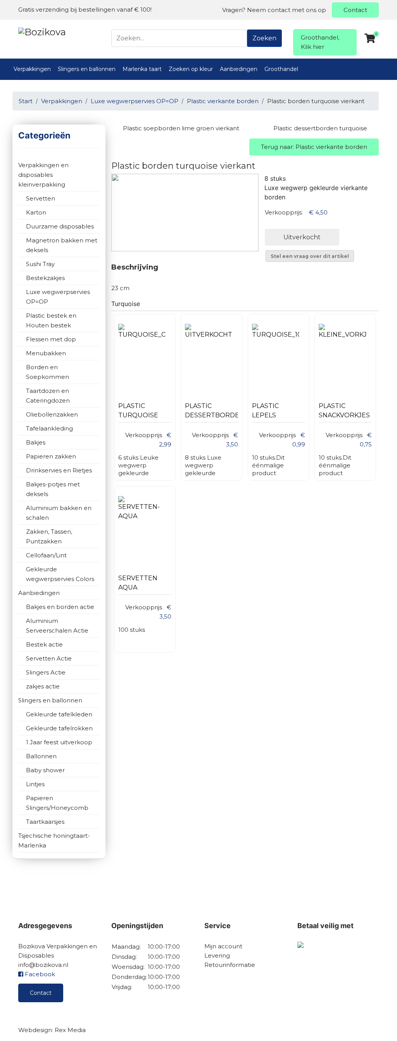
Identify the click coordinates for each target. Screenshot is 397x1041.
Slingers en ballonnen (87, 69)
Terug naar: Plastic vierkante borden (314, 146)
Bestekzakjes (45, 278)
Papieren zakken (51, 456)
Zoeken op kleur (191, 69)
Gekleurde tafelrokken (59, 728)
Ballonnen (41, 756)
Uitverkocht (302, 237)
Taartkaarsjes (45, 821)
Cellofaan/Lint (46, 555)
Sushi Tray (40, 264)
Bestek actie (44, 644)
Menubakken (46, 353)
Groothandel (281, 69)
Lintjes (35, 784)
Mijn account (223, 946)
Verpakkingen (32, 69)
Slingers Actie (46, 672)
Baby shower (45, 770)
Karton (36, 212)
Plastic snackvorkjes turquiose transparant (344, 412)
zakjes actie (43, 686)
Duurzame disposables (60, 226)
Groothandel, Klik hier (320, 42)
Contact (355, 10)
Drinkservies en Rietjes (59, 470)
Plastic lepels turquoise (272, 412)
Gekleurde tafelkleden (59, 714)
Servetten (40, 198)
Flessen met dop (51, 339)
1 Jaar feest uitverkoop (59, 742)
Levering (217, 955)
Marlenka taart (142, 69)
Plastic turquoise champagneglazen (144, 412)
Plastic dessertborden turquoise (320, 128)
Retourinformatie (229, 964)
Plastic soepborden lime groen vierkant (181, 128)
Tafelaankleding (49, 428)
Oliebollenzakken (52, 414)
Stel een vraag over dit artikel (310, 256)
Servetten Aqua (137, 582)
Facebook (39, 974)
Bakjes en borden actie (60, 606)
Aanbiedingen (238, 69)
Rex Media (70, 1030)
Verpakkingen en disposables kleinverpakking (43, 174)
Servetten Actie (49, 658)
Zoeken (264, 38)
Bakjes (35, 442)
